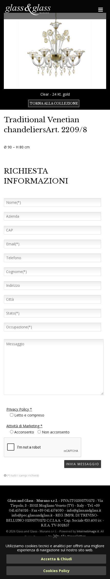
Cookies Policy (56, 570)
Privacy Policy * (19, 409)
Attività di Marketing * (24, 425)
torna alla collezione (54, 103)
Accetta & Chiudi (56, 558)
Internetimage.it (88, 531)
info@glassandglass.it (84, 510)
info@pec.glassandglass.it (32, 515)
